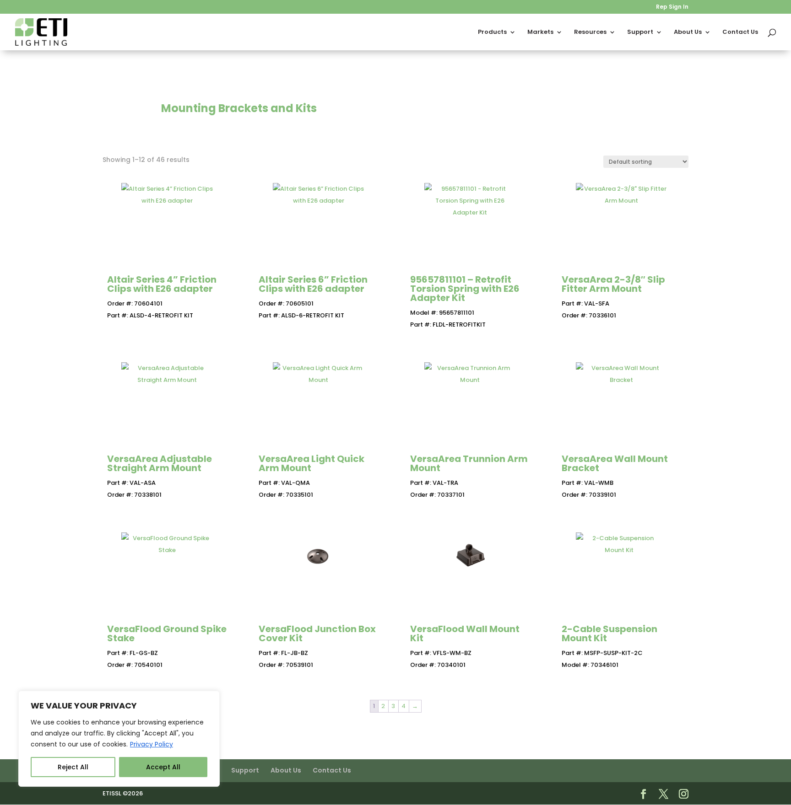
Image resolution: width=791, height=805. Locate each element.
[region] (119, 739)
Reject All (73, 767)
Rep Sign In (672, 7)
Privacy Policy (151, 744)
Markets (540, 32)
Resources (590, 32)
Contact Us (740, 32)
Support (640, 32)
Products (492, 32)
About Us (688, 32)
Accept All (163, 767)
